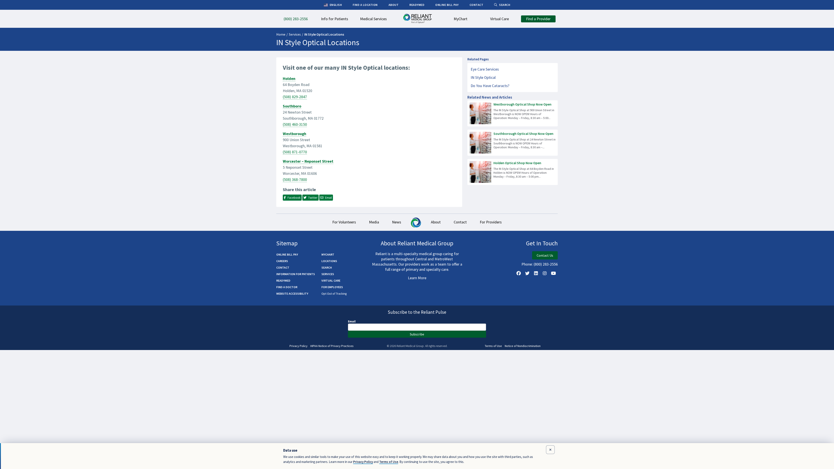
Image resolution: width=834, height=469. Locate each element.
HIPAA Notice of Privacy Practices (332, 346)
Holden (289, 78)
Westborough (294, 133)
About (436, 222)
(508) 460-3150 (295, 124)
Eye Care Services (485, 69)
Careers (282, 261)
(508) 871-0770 (295, 151)
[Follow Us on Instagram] (544, 273)
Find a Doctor (286, 287)
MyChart (327, 254)
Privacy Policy (299, 346)
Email (352, 321)
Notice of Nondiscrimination (523, 346)
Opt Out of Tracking (334, 294)
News (396, 222)
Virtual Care (330, 280)
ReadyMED (283, 280)
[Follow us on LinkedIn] (536, 273)
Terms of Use (493, 346)
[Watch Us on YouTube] (553, 273)
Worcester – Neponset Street (308, 161)
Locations (329, 261)
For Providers (491, 222)
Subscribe (417, 334)
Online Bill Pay (287, 254)
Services (295, 34)
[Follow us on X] (527, 273)
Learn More (417, 277)
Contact (460, 222)
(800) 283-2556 (546, 264)
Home (280, 34)
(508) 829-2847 (295, 96)
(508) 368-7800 (295, 179)
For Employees (332, 287)
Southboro (292, 106)
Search (326, 267)
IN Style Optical (483, 77)
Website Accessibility (292, 294)
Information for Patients (295, 274)
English (335, 5)
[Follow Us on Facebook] (518, 273)
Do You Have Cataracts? (490, 85)
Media (374, 222)
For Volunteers (344, 222)
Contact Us (545, 255)
